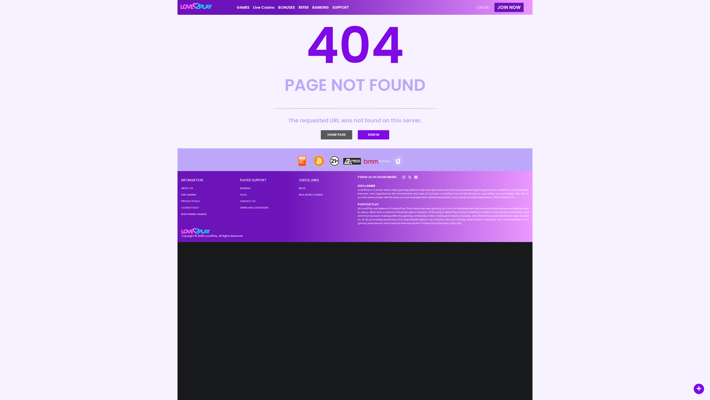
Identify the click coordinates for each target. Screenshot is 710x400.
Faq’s (243, 194)
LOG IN (482, 7)
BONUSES (286, 7)
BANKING (320, 7)
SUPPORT (340, 7)
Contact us (247, 201)
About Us (187, 188)
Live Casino (264, 7)
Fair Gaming (188, 194)
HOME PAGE (336, 134)
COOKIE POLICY (190, 207)
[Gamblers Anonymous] (352, 166)
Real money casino (311, 194)
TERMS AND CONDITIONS (254, 207)
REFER (304, 7)
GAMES (243, 7)
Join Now (509, 7)
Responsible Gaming (194, 214)
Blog (302, 188)
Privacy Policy (190, 201)
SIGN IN (373, 134)
